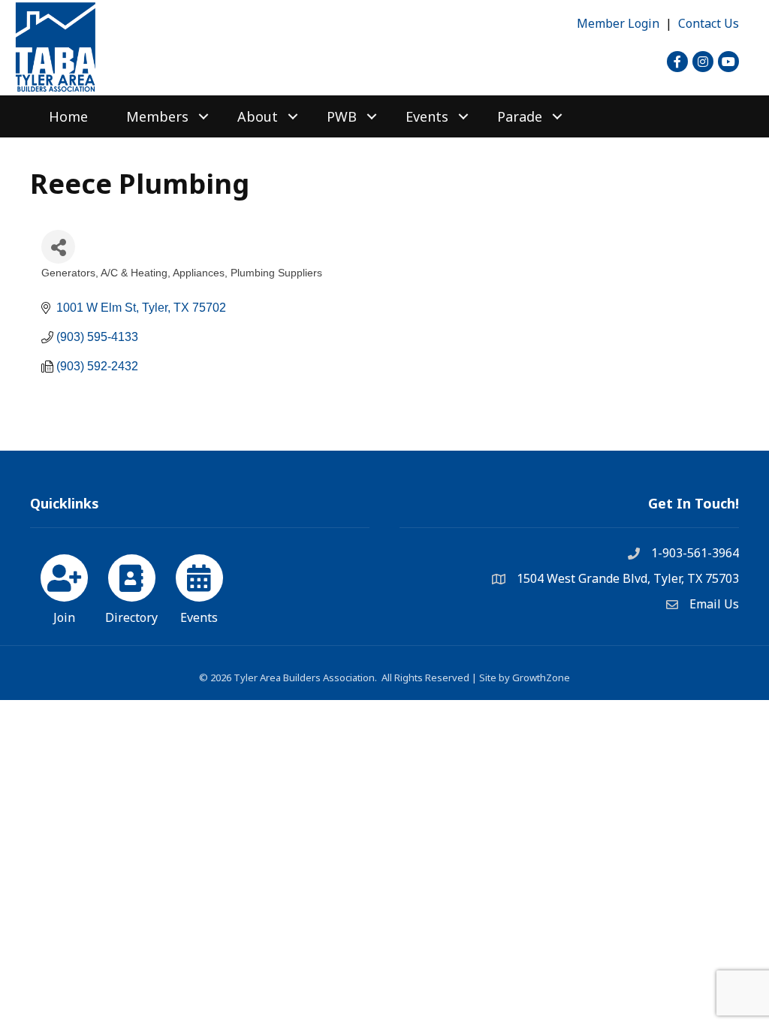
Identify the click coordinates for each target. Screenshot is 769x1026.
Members (157, 116)
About (257, 116)
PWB (342, 116)
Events (427, 116)
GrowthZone (541, 677)
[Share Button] (58, 247)
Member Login (618, 23)
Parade (519, 116)
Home (68, 116)
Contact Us (708, 23)
